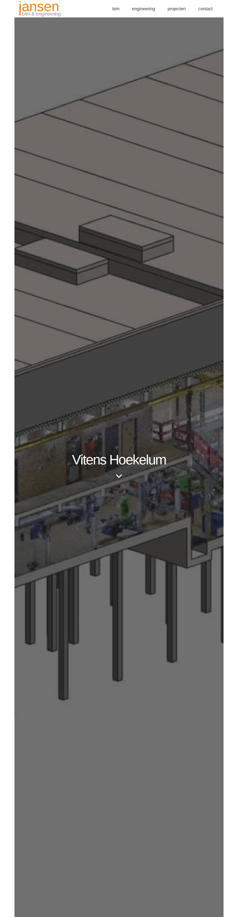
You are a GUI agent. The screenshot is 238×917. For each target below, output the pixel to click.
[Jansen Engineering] (40, 9)
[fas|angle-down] (119, 476)
